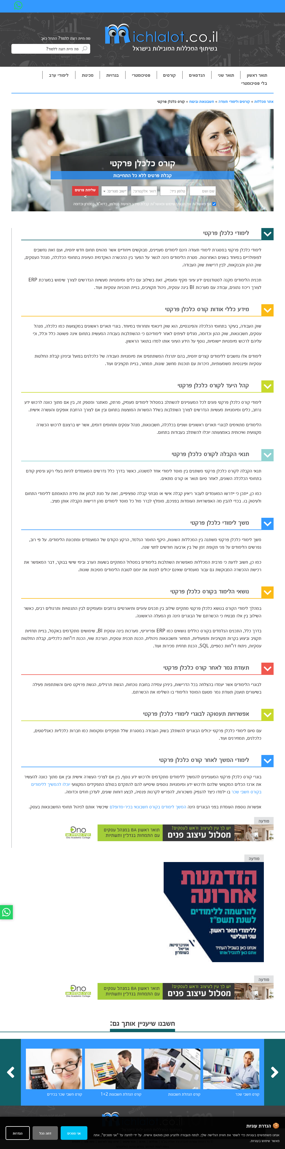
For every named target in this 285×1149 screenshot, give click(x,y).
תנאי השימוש (175, 203)
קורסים (169, 74)
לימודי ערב (59, 74)
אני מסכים (74, 1133)
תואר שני (226, 74)
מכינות (88, 74)
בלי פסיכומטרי (254, 82)
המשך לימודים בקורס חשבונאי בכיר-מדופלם (148, 806)
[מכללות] (161, 38)
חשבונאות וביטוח (201, 101)
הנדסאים (197, 74)
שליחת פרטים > (85, 191)
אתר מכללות (264, 101)
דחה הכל (45, 1133)
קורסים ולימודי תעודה (234, 101)
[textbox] (114, 190)
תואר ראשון (257, 74)
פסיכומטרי (141, 74)
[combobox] (114, 191)
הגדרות (18, 1133)
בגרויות (112, 74)
